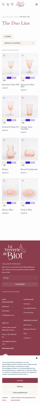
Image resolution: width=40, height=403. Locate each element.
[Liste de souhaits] (12, 4)
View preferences (20, 392)
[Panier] (7, 4)
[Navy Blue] (9, 78)
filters (8, 37)
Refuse (20, 386)
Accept (20, 380)
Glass (16, 17)
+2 (4, 80)
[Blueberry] (14, 78)
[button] (37, 358)
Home (4, 17)
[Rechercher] (3, 4)
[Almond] (4, 78)
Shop (10, 17)
